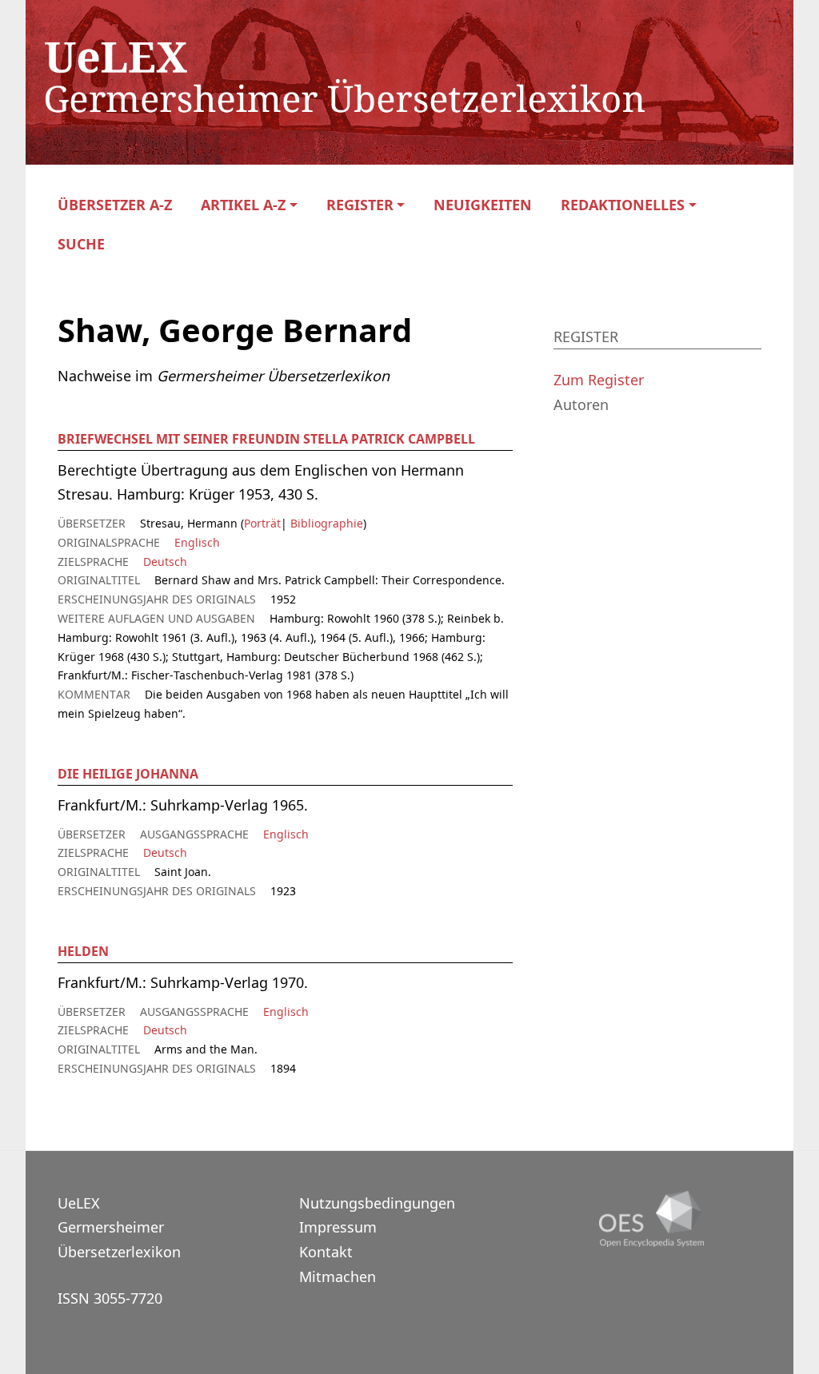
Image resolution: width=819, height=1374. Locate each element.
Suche (81, 244)
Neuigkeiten (482, 205)
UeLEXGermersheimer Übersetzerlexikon (119, 1227)
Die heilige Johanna (128, 774)
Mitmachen (337, 1276)
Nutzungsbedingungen (377, 1203)
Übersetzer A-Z (115, 205)
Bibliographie (325, 523)
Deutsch (165, 561)
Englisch (197, 542)
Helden (83, 951)
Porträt (262, 523)
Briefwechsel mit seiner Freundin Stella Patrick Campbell (266, 439)
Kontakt (326, 1251)
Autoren (581, 404)
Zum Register (598, 379)
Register (360, 205)
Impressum (338, 1227)
